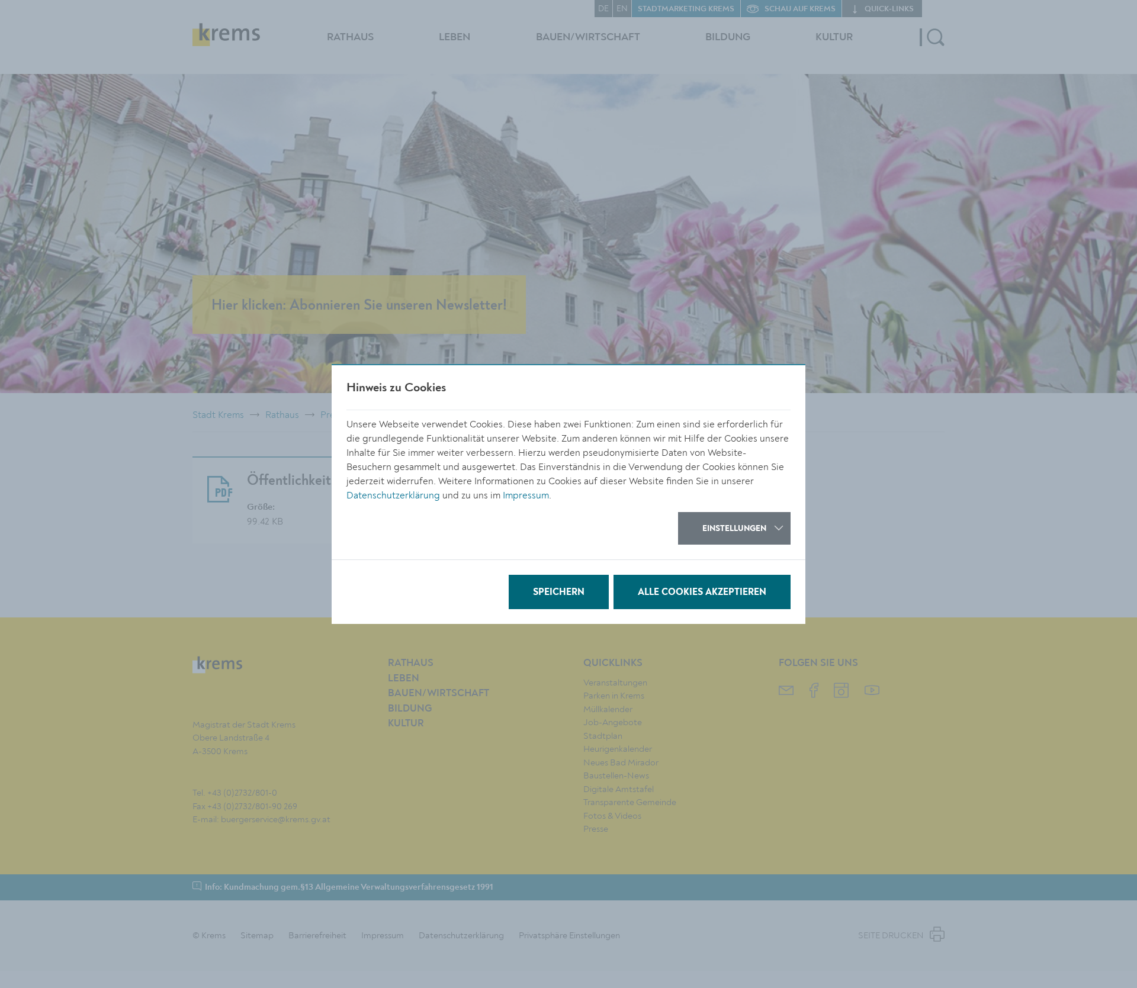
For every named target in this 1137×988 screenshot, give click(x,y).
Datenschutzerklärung (393, 495)
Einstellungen (734, 528)
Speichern (558, 592)
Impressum (526, 495)
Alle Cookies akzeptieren (702, 592)
